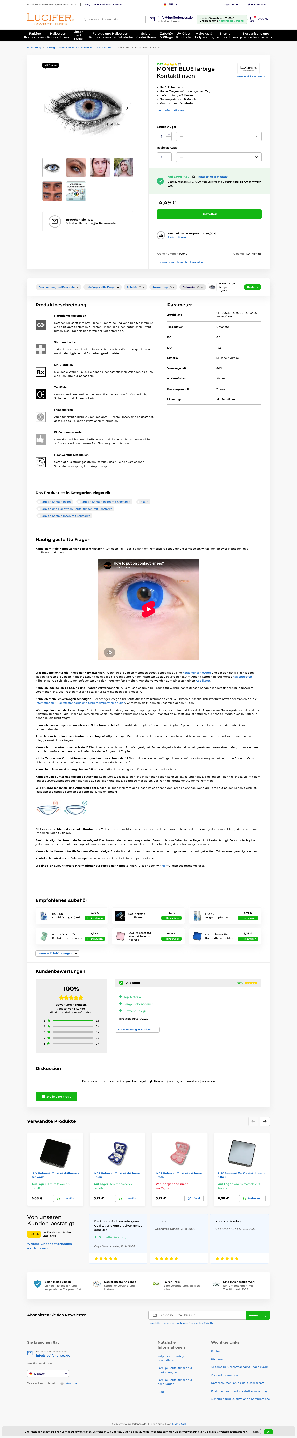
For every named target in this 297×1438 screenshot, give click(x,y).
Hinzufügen (96, 918)
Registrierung (231, 4)
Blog (161, 1391)
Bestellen (209, 214)
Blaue (144, 501)
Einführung (34, 47)
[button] (126, 108)
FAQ (87, 4)
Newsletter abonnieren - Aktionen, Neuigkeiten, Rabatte (181, 1323)
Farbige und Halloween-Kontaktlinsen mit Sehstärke (79, 47)
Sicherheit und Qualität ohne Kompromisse (240, 1398)
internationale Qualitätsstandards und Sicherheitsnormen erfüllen (80, 702)
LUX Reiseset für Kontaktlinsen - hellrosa (139, 936)
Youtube (71, 1383)
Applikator (203, 680)
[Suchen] (84, 19)
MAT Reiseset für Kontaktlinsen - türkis (67, 936)
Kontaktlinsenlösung (197, 672)
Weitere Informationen (233, 1431)
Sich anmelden (257, 4)
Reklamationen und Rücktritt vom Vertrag (239, 1391)
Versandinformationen (108, 4)
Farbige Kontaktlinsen (56, 501)
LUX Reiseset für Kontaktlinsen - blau (219, 936)
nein (256, 1431)
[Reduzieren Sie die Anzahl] (168, 138)
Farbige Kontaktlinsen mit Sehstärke (105, 501)
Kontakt (216, 1351)
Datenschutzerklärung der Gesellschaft (237, 1382)
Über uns (217, 1359)
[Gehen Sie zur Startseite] (50, 19)
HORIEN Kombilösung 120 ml (66, 915)
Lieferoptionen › (177, 237)
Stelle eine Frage (58, 1096)
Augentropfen (242, 676)
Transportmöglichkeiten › (213, 176)
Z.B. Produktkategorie (103, 19)
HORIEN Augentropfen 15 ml (218, 915)
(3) (169, 64)
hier (164, 865)
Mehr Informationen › (171, 110)
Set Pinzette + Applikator (138, 915)
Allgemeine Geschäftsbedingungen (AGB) (239, 1366)
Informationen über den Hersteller (180, 262)
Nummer (161, 136)
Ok (268, 1431)
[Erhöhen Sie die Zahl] (168, 134)
